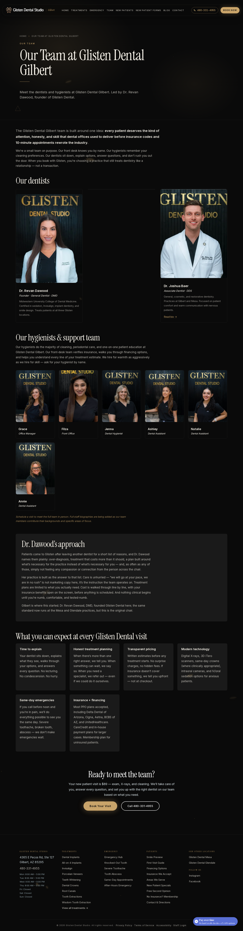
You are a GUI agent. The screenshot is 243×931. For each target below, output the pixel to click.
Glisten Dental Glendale (202, 862)
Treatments (79, 10)
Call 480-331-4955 (140, 806)
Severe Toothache (114, 868)
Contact (178, 10)
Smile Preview (155, 857)
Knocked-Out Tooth (115, 862)
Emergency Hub (113, 857)
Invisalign (67, 868)
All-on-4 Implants (71, 862)
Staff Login (179, 925)
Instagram (194, 875)
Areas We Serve (156, 879)
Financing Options (157, 868)
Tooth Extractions (72, 896)
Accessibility (163, 925)
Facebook (195, 881)
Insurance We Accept (159, 874)
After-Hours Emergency (117, 885)
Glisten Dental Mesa (200, 857)
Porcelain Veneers (72, 874)
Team (110, 10)
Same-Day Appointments (118, 879)
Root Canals (69, 891)
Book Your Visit (100, 806)
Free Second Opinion (158, 891)
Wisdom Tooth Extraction (76, 902)
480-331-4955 (30, 868)
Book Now (230, 10)
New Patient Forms (148, 10)
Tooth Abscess (113, 874)
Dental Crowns (70, 885)
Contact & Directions (158, 902)
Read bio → (170, 316)
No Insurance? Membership (162, 896)
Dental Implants (71, 857)
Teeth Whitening (71, 879)
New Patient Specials (159, 885)
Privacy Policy (124, 925)
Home (65, 10)
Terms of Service (144, 925)
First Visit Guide (155, 862)
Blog (166, 10)
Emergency (97, 10)
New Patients (125, 10)
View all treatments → (75, 908)
